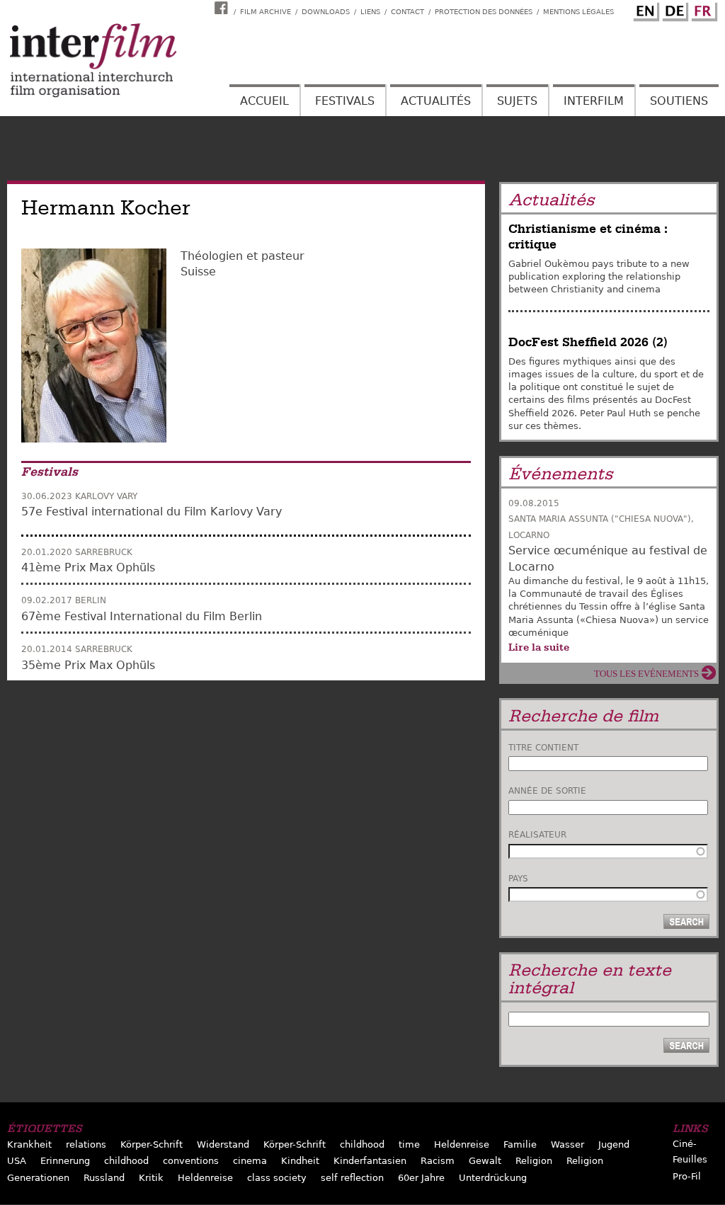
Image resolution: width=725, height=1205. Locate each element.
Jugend (613, 1144)
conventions (191, 1160)
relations (86, 1144)
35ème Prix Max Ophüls (88, 665)
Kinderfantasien (369, 1160)
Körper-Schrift (151, 1144)
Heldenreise (461, 1144)
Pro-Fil (687, 1176)
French (702, 9)
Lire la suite (538, 647)
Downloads (326, 12)
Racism (438, 1160)
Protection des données (483, 12)
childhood (362, 1144)
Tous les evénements (646, 673)
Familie (520, 1144)
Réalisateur (537, 835)
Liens (370, 12)
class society (277, 1177)
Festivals (345, 101)
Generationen (38, 1177)
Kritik (151, 1177)
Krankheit (29, 1144)
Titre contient (543, 748)
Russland (104, 1177)
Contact (407, 12)
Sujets (517, 101)
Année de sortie (547, 791)
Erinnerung (65, 1160)
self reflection (352, 1177)
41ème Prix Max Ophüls (88, 567)
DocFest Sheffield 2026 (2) (588, 342)
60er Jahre (421, 1177)
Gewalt (485, 1160)
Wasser (567, 1144)
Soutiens (679, 101)
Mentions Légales (578, 12)
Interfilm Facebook (223, 7)
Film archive (265, 12)
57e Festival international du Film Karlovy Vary (151, 511)
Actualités (436, 101)
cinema (250, 1160)
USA (16, 1160)
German (673, 9)
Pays (518, 879)
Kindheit (300, 1160)
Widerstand (223, 1144)
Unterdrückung (493, 1177)
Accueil (264, 101)
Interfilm (594, 101)
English (644, 9)
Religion (533, 1160)
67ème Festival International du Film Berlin (141, 616)
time (409, 1144)
